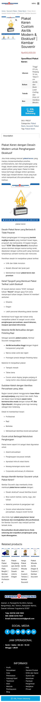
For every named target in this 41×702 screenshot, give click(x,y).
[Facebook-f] (7, 631)
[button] (16, 20)
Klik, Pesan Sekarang (30, 111)
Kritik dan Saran (32, 673)
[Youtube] (17, 631)
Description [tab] (8, 136)
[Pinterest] (23, 631)
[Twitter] (28, 631)
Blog (8, 692)
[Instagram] (12, 631)
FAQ (27, 668)
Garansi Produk (32, 670)
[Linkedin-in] (33, 631)
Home (3, 11)
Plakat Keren (30, 129)
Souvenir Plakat (12, 11)
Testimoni (10, 681)
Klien (8, 684)
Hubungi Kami (11, 678)
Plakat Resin (22, 11)
